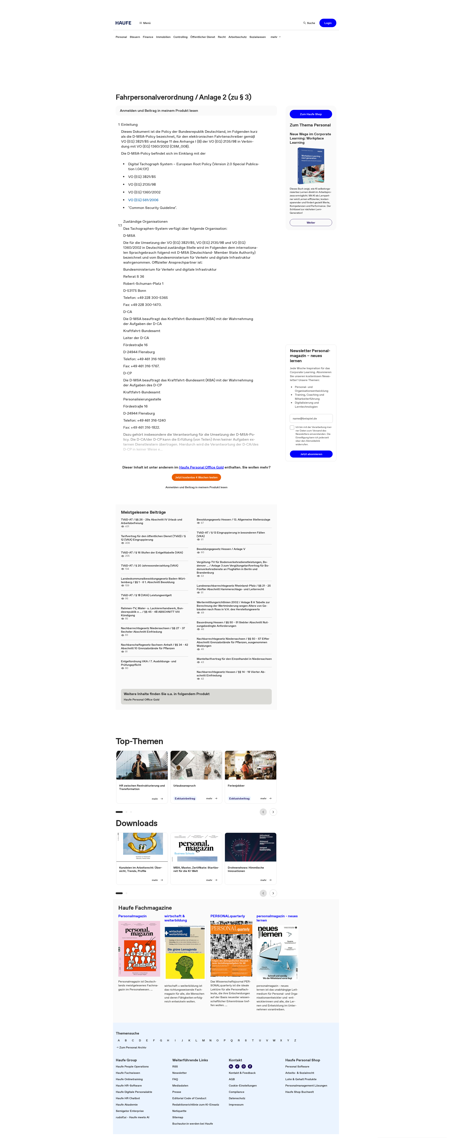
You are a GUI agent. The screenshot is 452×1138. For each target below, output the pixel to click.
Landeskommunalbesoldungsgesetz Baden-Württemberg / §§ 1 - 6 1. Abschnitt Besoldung (153, 580)
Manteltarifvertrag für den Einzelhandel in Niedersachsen (234, 659)
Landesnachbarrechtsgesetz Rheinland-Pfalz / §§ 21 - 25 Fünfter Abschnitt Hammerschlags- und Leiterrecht (234, 587)
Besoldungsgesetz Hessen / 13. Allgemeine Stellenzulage (233, 519)
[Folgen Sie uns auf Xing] (237, 1066)
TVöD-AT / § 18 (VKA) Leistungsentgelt (146, 595)
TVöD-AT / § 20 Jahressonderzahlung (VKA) (149, 565)
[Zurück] (263, 812)
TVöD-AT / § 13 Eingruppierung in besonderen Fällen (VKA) (231, 534)
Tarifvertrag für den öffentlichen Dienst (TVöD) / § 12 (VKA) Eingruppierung (153, 537)
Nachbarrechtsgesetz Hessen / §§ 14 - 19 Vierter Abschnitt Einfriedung (231, 673)
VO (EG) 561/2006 (143, 199)
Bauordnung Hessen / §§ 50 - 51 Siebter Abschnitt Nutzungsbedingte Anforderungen (233, 624)
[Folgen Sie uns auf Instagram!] (244, 1066)
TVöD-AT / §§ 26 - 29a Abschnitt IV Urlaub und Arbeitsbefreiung (151, 521)
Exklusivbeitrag (185, 798)
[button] (327, 23)
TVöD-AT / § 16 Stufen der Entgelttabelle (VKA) (152, 552)
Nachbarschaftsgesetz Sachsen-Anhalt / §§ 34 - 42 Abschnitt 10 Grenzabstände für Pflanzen (154, 646)
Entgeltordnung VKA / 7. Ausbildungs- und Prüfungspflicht (148, 663)
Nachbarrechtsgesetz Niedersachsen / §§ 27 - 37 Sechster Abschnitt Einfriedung (153, 629)
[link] (121, 37)
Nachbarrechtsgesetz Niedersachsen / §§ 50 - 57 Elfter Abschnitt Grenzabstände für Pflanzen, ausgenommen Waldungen (233, 642)
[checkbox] (292, 427)
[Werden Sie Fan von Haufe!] (250, 1066)
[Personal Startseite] (124, 23)
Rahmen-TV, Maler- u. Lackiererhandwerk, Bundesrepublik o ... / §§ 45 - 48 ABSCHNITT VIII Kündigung (152, 611)
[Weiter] (273, 812)
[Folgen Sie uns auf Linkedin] (231, 1066)
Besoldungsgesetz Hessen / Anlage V (221, 549)
